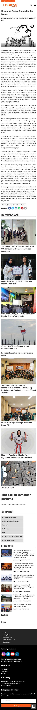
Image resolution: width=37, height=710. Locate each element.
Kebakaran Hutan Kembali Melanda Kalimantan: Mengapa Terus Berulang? (23, 586)
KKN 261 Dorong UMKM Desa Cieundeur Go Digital (22, 605)
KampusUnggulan (9, 540)
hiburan (5, 529)
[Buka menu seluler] (35, 5)
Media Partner (7, 642)
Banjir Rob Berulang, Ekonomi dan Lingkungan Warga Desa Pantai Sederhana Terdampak (24, 596)
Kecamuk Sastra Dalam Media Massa (13, 205)
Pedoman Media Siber (9, 640)
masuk (11, 504)
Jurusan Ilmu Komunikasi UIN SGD (10, 683)
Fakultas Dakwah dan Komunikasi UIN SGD (13, 681)
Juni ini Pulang (7, 487)
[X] (12, 208)
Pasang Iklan (6, 635)
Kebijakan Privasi (7, 637)
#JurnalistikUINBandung (11, 521)
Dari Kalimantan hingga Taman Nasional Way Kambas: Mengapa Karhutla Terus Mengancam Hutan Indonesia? (23, 566)
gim (4, 532)
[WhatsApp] (19, 208)
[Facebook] (9, 208)
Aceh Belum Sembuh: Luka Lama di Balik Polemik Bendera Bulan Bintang (23, 577)
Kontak (3, 673)
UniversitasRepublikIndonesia (13, 536)
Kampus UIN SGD (6, 686)
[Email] (25, 208)
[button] (33, 706)
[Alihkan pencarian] (31, 5)
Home (4, 632)
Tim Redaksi (4, 671)
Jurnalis (5, 525)
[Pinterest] (22, 208)
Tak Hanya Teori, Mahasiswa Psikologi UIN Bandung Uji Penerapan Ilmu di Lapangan (17, 248)
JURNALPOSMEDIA (9, 517)
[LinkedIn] (16, 208)
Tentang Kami (5, 669)
